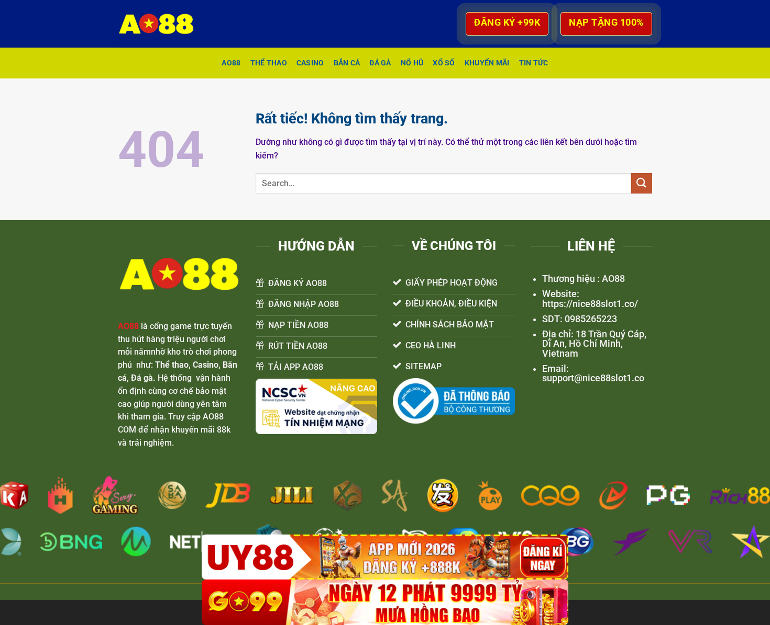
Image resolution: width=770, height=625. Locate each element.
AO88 (231, 63)
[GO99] (385, 602)
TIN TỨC (533, 63)
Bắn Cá (347, 63)
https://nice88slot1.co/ (590, 304)
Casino (310, 63)
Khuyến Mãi (487, 63)
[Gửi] (641, 183)
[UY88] (385, 557)
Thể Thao (268, 63)
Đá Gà (380, 63)
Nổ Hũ (412, 63)
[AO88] (161, 24)
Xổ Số (444, 63)
